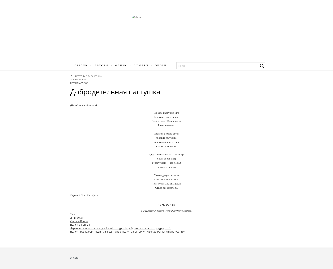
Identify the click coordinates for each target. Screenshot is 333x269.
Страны (81, 65)
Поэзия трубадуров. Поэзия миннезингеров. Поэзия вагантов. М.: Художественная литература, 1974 (128, 231)
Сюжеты (141, 65)
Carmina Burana (78, 79)
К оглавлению (167, 205)
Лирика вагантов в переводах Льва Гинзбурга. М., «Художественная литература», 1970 (120, 228)
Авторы (101, 65)
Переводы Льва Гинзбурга (88, 76)
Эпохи (161, 65)
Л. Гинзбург (76, 217)
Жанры (121, 65)
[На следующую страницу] (328, 139)
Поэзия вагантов (79, 83)
